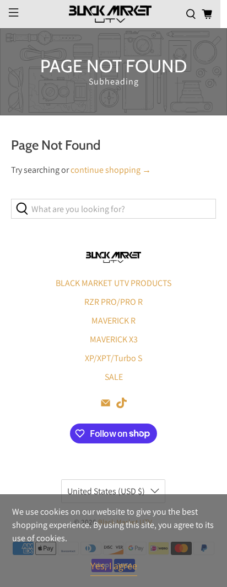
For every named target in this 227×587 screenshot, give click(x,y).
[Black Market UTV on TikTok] (121, 405)
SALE (114, 377)
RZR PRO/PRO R (113, 302)
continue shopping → (111, 170)
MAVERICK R (113, 320)
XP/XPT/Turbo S (113, 358)
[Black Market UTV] (110, 14)
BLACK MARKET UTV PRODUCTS (113, 283)
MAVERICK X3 (114, 339)
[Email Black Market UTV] (105, 405)
